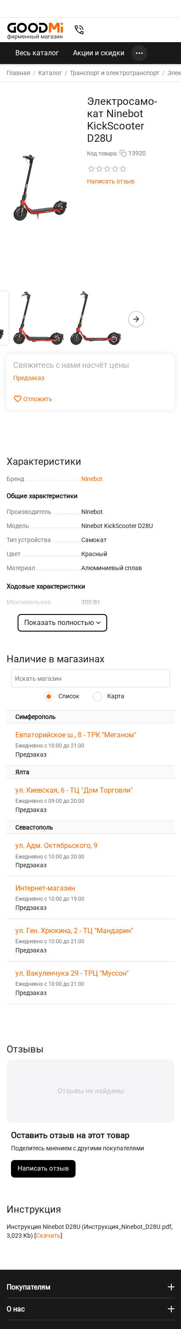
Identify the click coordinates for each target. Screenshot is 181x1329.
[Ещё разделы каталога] (139, 53)
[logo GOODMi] (35, 31)
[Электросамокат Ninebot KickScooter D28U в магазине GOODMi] (40, 187)
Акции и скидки (98, 53)
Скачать (48, 1235)
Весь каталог (37, 53)
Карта (115, 696)
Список (68, 696)
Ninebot (92, 478)
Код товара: (102, 153)
